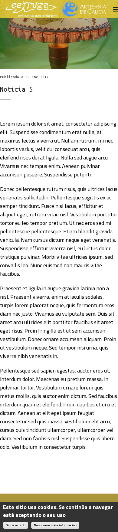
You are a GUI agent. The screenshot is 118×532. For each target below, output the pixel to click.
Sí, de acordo (15, 525)
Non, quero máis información (55, 525)
